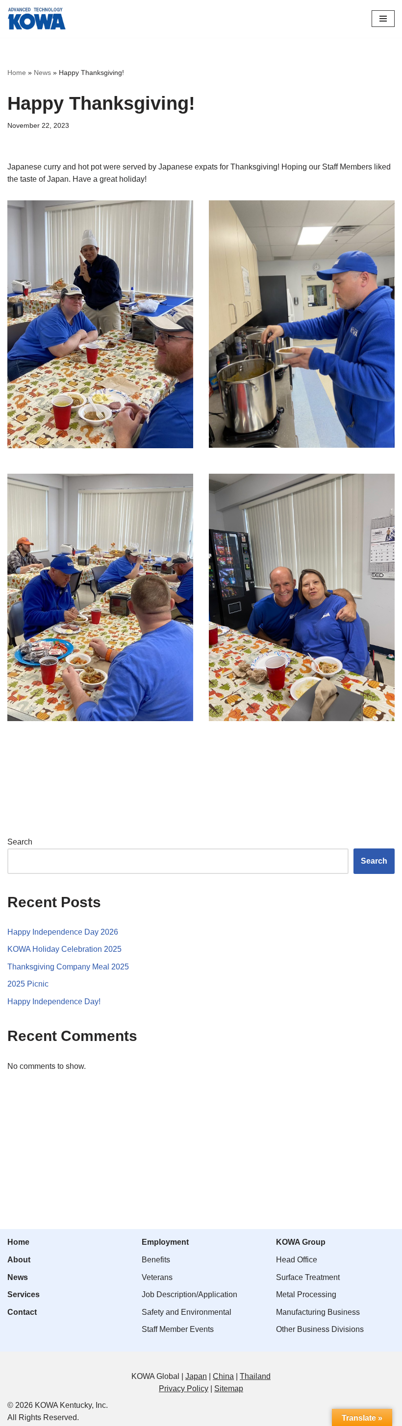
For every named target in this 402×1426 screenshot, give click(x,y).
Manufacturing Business (318, 1312)
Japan (196, 1376)
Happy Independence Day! (53, 1001)
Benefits (156, 1260)
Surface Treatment (308, 1277)
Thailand (255, 1376)
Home (16, 72)
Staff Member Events (178, 1329)
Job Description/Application (189, 1294)
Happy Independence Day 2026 (62, 932)
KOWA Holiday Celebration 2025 (64, 949)
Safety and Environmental (186, 1312)
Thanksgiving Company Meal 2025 (68, 967)
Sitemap (228, 1388)
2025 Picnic (28, 984)
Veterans (157, 1277)
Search (19, 842)
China (223, 1376)
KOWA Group (301, 1242)
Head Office (296, 1260)
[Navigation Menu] (383, 18)
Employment (165, 1242)
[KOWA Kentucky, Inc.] (36, 19)
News (42, 72)
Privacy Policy (183, 1388)
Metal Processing (306, 1294)
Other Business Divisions (320, 1329)
